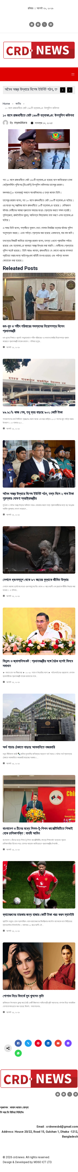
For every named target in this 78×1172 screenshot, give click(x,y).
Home (6, 103)
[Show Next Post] (69, 90)
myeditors (20, 122)
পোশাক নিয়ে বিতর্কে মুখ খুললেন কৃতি (23, 996)
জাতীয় (18, 103)
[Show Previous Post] (62, 90)
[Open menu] (73, 74)
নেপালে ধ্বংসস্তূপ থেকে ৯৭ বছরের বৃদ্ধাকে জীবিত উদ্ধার (35, 579)
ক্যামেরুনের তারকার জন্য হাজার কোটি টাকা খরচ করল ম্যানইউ (38, 914)
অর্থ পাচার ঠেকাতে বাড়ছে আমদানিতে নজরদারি (29, 747)
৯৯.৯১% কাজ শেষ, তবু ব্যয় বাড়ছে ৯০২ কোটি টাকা (33, 412)
